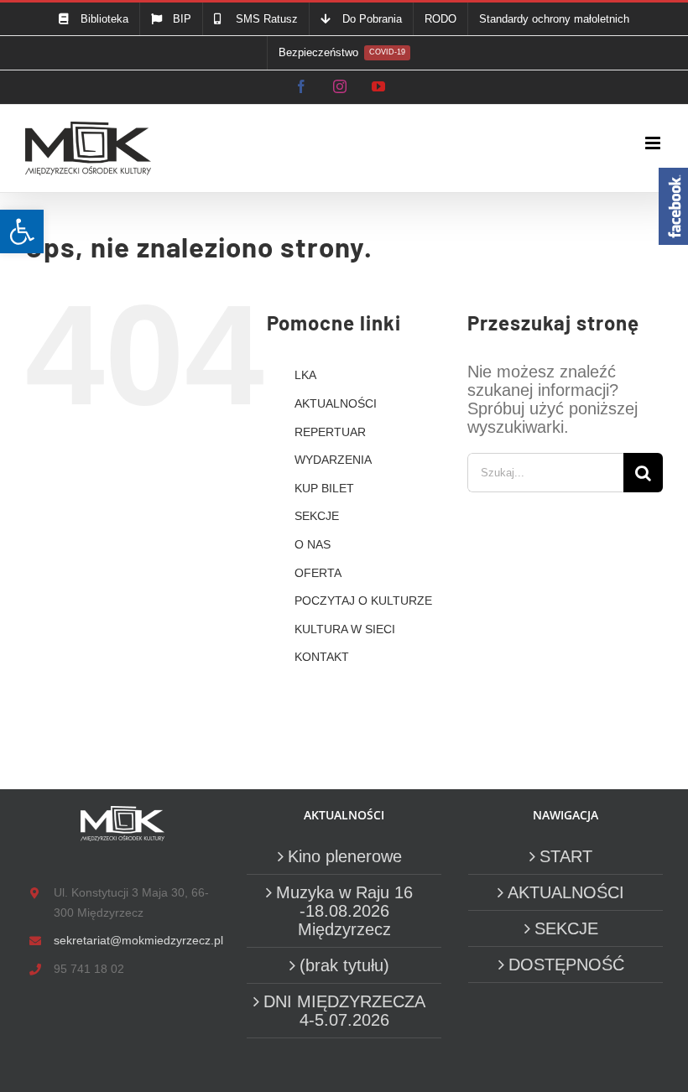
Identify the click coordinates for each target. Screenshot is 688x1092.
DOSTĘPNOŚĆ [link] (566, 964)
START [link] (565, 856)
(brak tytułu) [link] (344, 965)
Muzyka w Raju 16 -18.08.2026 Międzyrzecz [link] (344, 911)
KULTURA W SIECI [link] (344, 629)
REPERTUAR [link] (330, 432)
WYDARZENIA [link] (333, 459)
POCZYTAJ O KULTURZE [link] (363, 600)
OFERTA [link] (317, 573)
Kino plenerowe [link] (345, 856)
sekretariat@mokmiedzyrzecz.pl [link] (137, 940)
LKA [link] (305, 375)
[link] (22, 231)
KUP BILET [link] (324, 488)
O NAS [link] (312, 544)
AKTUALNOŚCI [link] (335, 403)
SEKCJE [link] (316, 516)
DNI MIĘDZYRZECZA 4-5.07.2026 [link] (344, 1010)
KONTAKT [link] (321, 656)
